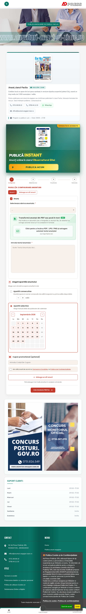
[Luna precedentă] (13, 314)
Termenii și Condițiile (40, 369)
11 (32, 328)
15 (18, 332)
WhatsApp (48, 105)
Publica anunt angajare (53, 549)
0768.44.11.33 (33, 105)
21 (13, 337)
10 (27, 328)
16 (23, 332)
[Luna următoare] (42, 314)
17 (27, 332)
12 (37, 328)
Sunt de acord (66, 606)
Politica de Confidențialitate (61, 369)
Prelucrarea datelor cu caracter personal (18, 580)
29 (18, 341)
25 (32, 337)
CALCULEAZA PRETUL (41, 390)
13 (42, 328)
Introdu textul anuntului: (21, 243)
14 (13, 332)
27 (42, 337)
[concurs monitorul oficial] (61, 437)
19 (37, 332)
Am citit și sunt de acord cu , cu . (42, 369)
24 (28, 337)
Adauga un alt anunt (27, 192)
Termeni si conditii (10, 576)
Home (47, 545)
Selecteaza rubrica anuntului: (23, 203)
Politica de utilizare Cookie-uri (14, 585)
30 (23, 341)
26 (37, 337)
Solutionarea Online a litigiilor (14, 589)
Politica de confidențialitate (68, 601)
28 (13, 341)
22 (18, 337)
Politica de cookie (50, 601)
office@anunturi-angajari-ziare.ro (23, 111)
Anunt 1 (12, 192)
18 (32, 332)
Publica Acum (35, 167)
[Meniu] (6, 4)
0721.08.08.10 (17, 105)
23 (23, 337)
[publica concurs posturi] (25, 437)
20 (42, 332)
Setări (77, 606)
